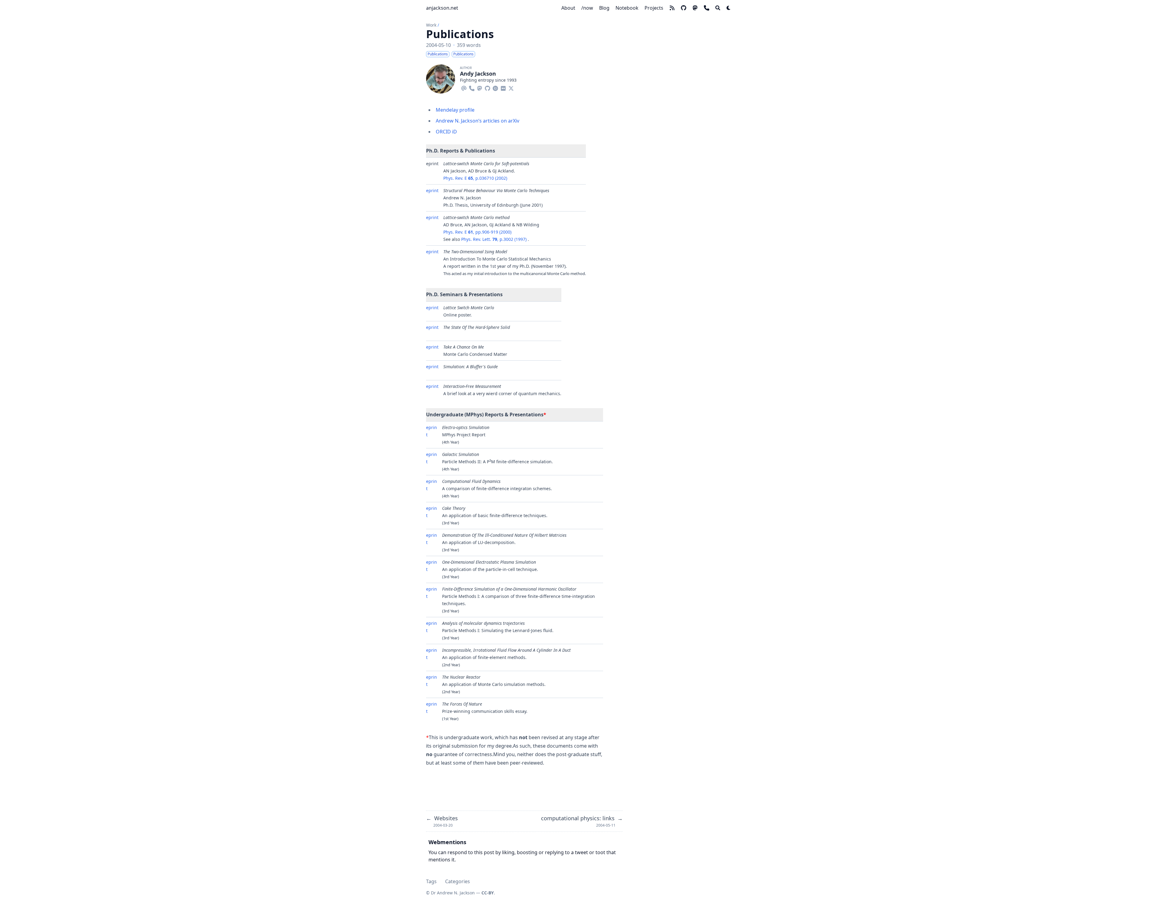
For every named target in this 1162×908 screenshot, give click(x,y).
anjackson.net (442, 8)
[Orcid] (495, 87)
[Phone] (472, 87)
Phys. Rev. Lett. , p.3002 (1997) (494, 239)
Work (431, 25)
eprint (432, 190)
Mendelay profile (455, 110)
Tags (431, 881)
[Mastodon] (480, 87)
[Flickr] (503, 87)
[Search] (717, 7)
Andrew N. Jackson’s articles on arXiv (477, 120)
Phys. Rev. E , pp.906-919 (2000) (477, 232)
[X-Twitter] (511, 87)
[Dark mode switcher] (728, 7)
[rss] (672, 8)
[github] (683, 8)
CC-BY (487, 893)
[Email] (464, 87)
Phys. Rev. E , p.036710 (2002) (475, 178)
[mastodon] (695, 8)
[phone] (706, 8)
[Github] (487, 87)
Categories (457, 881)
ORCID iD (446, 131)
